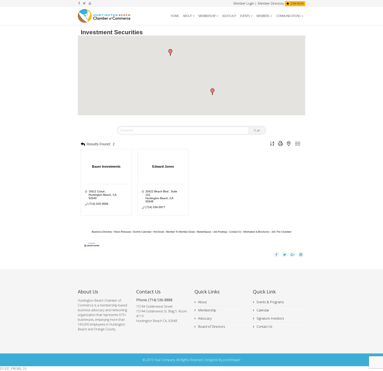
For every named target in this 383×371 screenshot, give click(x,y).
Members (263, 16)
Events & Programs (270, 302)
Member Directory (270, 3)
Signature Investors (270, 318)
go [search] (258, 130)
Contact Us (235, 231)
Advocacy (229, 16)
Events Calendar (142, 231)
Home (175, 16)
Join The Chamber (281, 231)
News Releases (122, 231)
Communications (288, 16)
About (187, 16)
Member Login (243, 3)
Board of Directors (211, 326)
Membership (207, 16)
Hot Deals (158, 231)
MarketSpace (204, 231)
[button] (212, 91)
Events (245, 16)
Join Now (297, 3)
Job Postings (220, 231)
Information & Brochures (256, 231)
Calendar (262, 310)
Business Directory (102, 231)
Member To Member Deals (180, 231)
